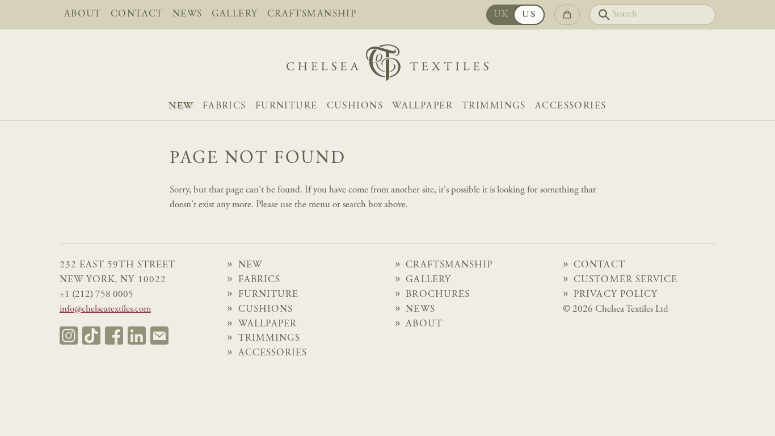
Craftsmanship (312, 14)
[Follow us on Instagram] (69, 335)
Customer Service (625, 280)
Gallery (235, 14)
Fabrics (224, 106)
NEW (181, 106)
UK (501, 15)
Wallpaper (422, 106)
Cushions (355, 106)
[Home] (387, 66)
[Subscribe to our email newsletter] (159, 335)
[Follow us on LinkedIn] (137, 335)
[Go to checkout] (567, 15)
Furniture (286, 106)
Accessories (570, 106)
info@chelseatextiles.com (105, 310)
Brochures (438, 295)
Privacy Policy (616, 295)
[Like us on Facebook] (114, 335)
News (187, 14)
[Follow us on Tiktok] (91, 335)
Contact (137, 14)
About (83, 14)
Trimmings (494, 106)
